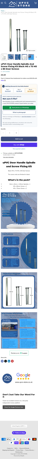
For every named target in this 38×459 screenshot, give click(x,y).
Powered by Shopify (19, 456)
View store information (8, 157)
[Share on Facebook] (2, 361)
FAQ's (16, 448)
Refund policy (19, 452)
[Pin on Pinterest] (12, 361)
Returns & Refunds (24, 448)
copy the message (26, 116)
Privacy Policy (19, 450)
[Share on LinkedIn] (9, 361)
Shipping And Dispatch (8, 450)
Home (3, 11)
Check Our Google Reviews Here (13, 407)
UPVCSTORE (6, 71)
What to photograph (19, 112)
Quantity (3, 129)
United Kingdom (18, 426)
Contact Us (10, 448)
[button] (4, 57)
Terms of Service (29, 450)
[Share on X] (5, 361)
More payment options (19, 149)
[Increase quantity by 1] (16, 133)
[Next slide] (36, 57)
